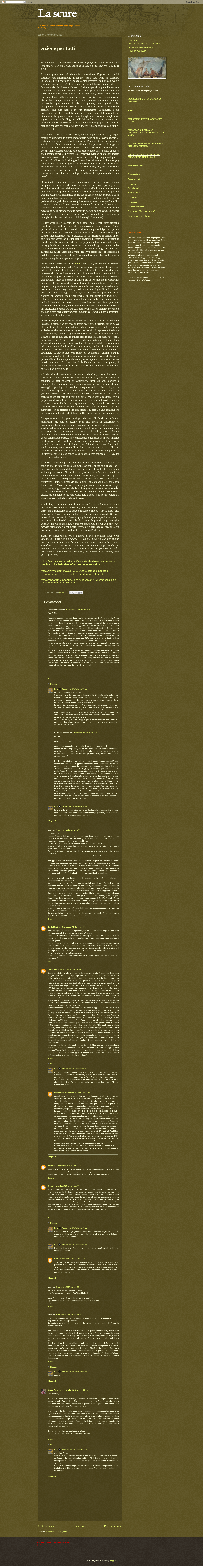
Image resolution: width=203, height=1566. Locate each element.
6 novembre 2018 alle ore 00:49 (68, 1287)
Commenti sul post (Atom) (56, 1532)
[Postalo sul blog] (73, 592)
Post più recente (47, 1526)
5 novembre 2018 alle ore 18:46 (85, 733)
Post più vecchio (113, 1526)
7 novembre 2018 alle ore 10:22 (74, 1228)
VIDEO (131, 110)
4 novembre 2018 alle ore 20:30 (68, 1166)
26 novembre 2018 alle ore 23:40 (75, 1450)
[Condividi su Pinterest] (81, 592)
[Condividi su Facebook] (78, 592)
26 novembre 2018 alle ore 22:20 (74, 1390)
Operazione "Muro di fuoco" (141, 211)
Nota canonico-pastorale (139, 216)
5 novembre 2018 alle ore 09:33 (66, 1186)
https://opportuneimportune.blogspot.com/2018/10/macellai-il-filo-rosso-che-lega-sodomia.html (79, 581)
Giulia (50, 1186)
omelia (78, 263)
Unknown (52, 1166)
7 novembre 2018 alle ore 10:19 (74, 806)
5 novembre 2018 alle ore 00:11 (74, 1069)
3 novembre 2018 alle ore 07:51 (78, 610)
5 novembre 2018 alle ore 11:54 (77, 1093)
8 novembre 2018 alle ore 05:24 (74, 1245)
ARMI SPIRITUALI (135, 166)
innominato (52, 969)
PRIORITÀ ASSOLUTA (137, 51)
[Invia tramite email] (70, 592)
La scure (57, 14)
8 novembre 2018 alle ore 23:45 (68, 1315)
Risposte (53, 684)
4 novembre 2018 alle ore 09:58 (74, 927)
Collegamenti (133, 202)
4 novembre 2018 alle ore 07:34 (68, 830)
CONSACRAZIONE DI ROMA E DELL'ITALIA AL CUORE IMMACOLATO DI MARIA (146, 132)
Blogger (113, 1561)
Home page (80, 1526)
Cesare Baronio (54, 1390)
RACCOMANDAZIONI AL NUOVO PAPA (144, 44)
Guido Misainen (54, 927)
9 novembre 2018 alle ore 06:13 (74, 1372)
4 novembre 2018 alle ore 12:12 (70, 969)
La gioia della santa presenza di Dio (142, 47)
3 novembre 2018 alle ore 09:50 (74, 689)
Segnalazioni (133, 188)
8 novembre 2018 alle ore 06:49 (72, 1259)
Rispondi (51, 679)
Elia (56, 689)
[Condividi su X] (76, 592)
